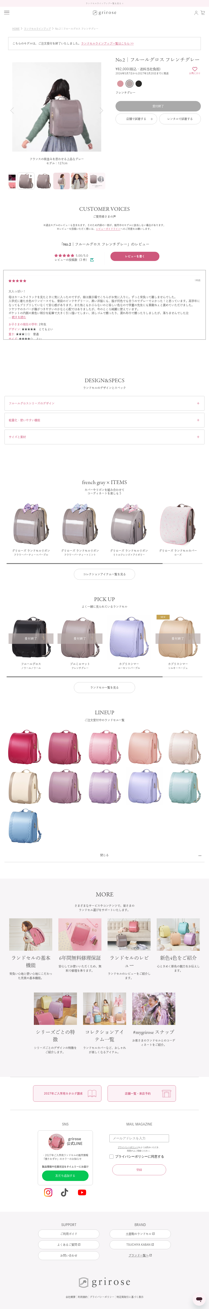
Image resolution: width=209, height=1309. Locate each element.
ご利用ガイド (68, 1233)
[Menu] (6, 12)
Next (100, 110)
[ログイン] (196, 12)
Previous (12, 110)
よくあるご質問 (69, 1244)
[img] (17, 280)
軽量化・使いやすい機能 (104, 420)
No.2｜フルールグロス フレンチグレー (76, 28)
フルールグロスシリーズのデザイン (104, 403)
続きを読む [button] (19, 317)
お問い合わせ (68, 1255)
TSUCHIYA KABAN (140, 1244)
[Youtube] (82, 1192)
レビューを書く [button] (135, 256)
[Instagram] (48, 1192)
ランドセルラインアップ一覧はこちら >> (107, 43)
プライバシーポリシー (128, 1147)
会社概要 (71, 1297)
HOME (17, 28)
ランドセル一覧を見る (104, 687)
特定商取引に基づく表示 (130, 1297)
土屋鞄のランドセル (140, 1233)
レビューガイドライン (108, 229)
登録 (139, 1170)
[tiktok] (65, 1192)
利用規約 (83, 1297)
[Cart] (202, 12)
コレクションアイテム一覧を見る (104, 574)
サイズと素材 (104, 437)
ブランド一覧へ (140, 1255)
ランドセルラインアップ (39, 28)
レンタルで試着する (180, 118)
